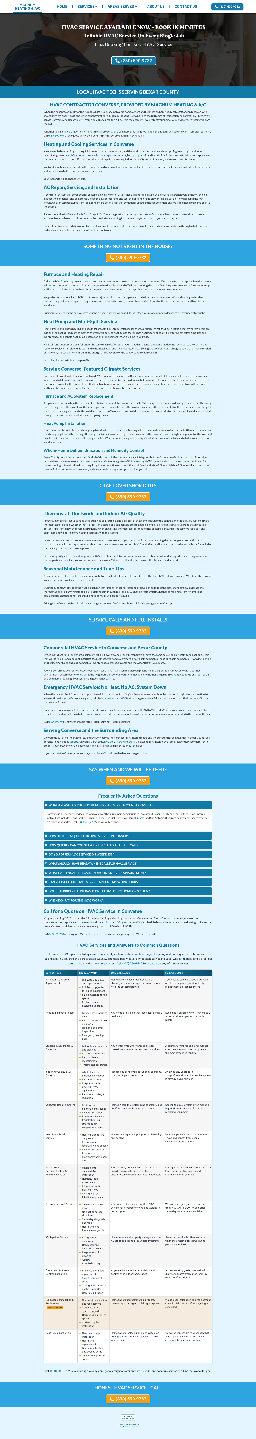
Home (62, 6)
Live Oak (109, 741)
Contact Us (186, 6)
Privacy (125, 1427)
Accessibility (133, 1427)
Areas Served (121, 6)
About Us (156, 6)
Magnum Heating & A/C (130, 1424)
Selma (101, 817)
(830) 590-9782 (57, 135)
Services (86, 6)
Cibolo (140, 817)
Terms (120, 1427)
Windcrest (128, 741)
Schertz (73, 741)
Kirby (118, 741)
